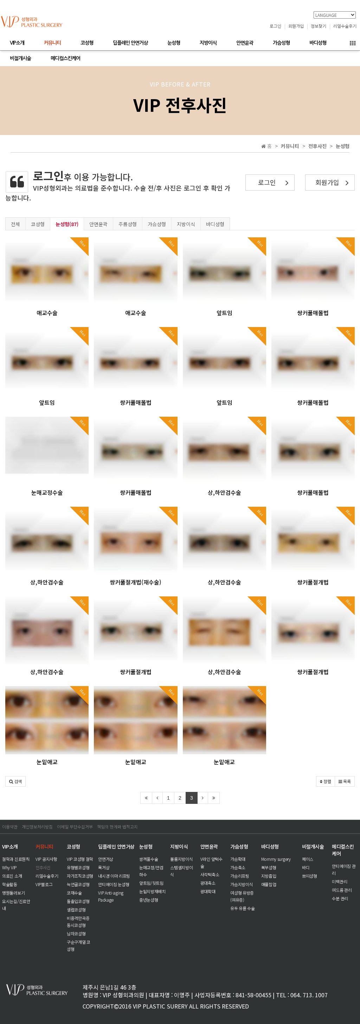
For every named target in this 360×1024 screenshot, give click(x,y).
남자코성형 (76, 933)
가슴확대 (237, 859)
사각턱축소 (209, 874)
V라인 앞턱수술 (211, 862)
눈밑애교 (47, 761)
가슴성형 (281, 42)
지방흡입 (268, 876)
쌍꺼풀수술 (148, 859)
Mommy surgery (276, 859)
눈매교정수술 (47, 492)
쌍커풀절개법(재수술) (135, 582)
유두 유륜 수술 (242, 908)
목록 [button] (346, 781)
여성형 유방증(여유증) (242, 896)
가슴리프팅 (239, 876)
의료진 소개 (12, 876)
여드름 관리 (342, 890)
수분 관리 (340, 898)
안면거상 (105, 859)
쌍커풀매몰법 (313, 312)
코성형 (87, 42)
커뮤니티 (52, 42)
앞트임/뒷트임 (151, 883)
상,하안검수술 (224, 492)
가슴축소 (237, 867)
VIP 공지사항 (46, 859)
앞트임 (224, 312)
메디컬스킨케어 (65, 58)
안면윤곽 (244, 42)
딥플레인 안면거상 (130, 42)
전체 (15, 224)
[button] (15, 781)
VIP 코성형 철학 (80, 859)
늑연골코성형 (78, 884)
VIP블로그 (44, 884)
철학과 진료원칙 (16, 859)
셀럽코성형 (76, 910)
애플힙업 (268, 884)
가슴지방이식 (241, 884)
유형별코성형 (78, 867)
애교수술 (47, 312)
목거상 (103, 867)
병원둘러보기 (13, 893)
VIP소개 (17, 42)
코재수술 (74, 893)
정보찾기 (318, 26)
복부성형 (268, 867)
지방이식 (208, 42)
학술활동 (9, 884)
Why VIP (9, 867)
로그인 (275, 26)
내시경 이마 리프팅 (114, 876)
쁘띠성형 (309, 876)
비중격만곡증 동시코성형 (78, 921)
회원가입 (296, 26)
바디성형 (317, 42)
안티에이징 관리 (343, 869)
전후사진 (43, 867)
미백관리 (339, 881)
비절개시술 (20, 58)
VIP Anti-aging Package (110, 896)
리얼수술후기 (344, 26)
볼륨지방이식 (181, 859)
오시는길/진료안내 (16, 904)
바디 (305, 867)
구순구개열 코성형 (78, 945)
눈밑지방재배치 (152, 891)
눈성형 (173, 42)
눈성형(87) (67, 224)
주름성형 (127, 224)
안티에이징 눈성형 (113, 884)
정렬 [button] (326, 781)
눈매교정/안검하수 (151, 870)
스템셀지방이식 (181, 870)
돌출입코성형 (78, 901)
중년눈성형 (148, 900)
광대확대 (208, 891)
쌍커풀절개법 (313, 582)
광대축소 (208, 883)
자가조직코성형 (80, 876)
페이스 (307, 859)
